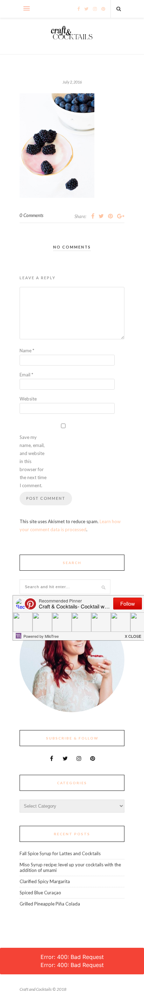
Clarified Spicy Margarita (45, 881)
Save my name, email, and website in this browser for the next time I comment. (33, 461)
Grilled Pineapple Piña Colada (50, 904)
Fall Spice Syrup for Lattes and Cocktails (60, 853)
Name (27, 350)
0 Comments (31, 215)
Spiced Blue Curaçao (40, 892)
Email (26, 374)
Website (28, 399)
